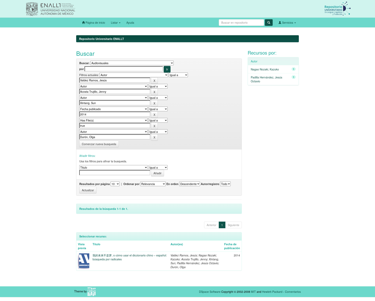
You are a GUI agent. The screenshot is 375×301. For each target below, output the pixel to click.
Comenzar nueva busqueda (99, 144)
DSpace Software (210, 292)
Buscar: (84, 63)
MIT (253, 292)
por (81, 69)
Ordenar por (131, 184)
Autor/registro (210, 184)
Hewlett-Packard (272, 292)
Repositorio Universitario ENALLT (101, 39)
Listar (115, 22)
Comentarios (293, 292)
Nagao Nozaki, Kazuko (265, 69)
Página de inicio (95, 22)
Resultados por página (94, 184)
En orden (172, 184)
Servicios (287, 22)
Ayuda (130, 22)
